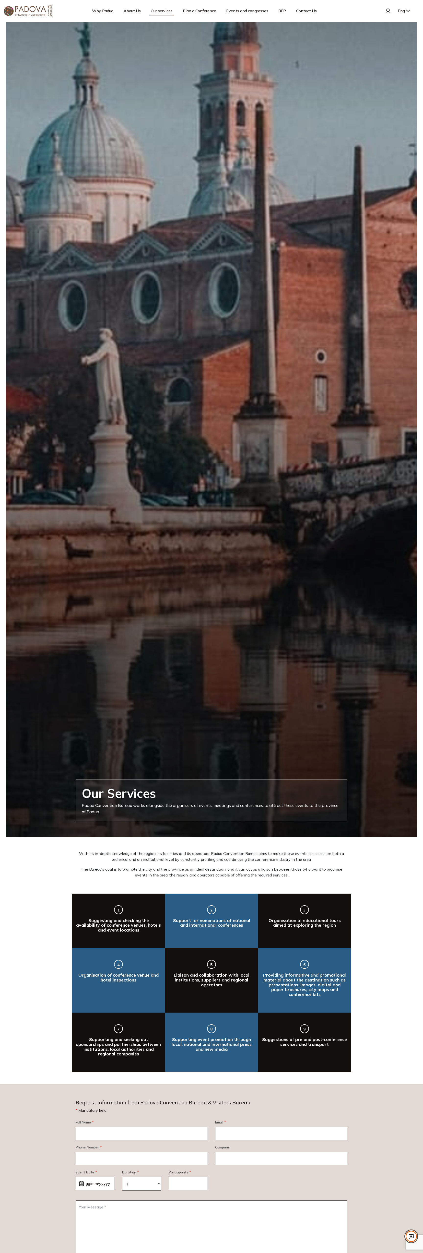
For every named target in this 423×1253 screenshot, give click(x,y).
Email (220, 1122)
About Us (132, 10)
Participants (180, 1172)
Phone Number (88, 1147)
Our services (162, 10)
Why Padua (102, 10)
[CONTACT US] (411, 1236)
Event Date (86, 1172)
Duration (130, 1172)
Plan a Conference (199, 10)
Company (222, 1147)
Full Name (84, 1122)
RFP (282, 10)
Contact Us (306, 10)
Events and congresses (247, 10)
